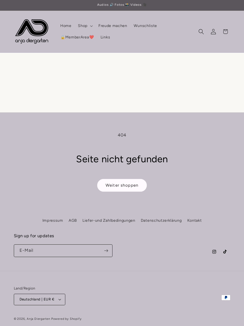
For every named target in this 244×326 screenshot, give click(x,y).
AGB (73, 220)
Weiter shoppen (122, 185)
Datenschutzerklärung (161, 220)
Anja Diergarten (38, 319)
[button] (85, 26)
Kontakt (194, 220)
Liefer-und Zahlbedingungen (108, 220)
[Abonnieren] (106, 250)
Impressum (52, 220)
